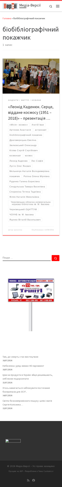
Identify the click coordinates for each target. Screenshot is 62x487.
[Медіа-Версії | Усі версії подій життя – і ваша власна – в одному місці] (10, 5)
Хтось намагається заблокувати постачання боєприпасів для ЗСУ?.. (26, 389)
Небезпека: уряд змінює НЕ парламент (23, 365)
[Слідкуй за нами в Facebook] (33, 480)
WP (21, 471)
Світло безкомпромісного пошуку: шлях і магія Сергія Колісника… (27, 402)
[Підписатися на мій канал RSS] (28, 480)
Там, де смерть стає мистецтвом (20, 356)
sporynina (18, 230)
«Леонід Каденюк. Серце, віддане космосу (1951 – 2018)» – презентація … (30, 112)
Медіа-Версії (23, 466)
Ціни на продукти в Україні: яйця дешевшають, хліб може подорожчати (28, 376)
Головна (7, 18)
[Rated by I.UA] (13, 441)
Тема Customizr (46, 471)
